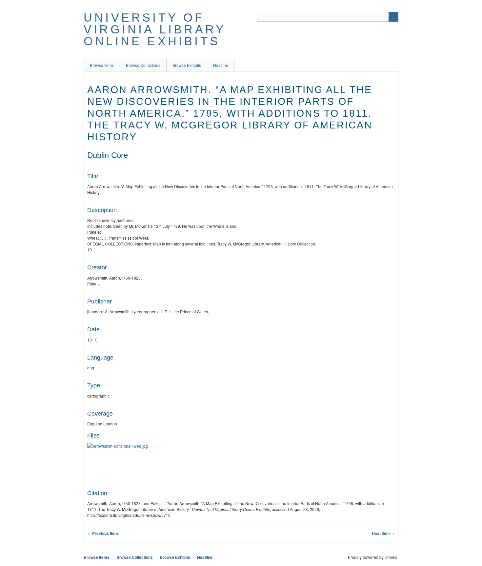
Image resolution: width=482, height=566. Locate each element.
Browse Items (102, 65)
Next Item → (383, 533)
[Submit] (393, 17)
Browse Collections (143, 65)
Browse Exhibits (186, 65)
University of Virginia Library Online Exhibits (155, 29)
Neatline (220, 65)
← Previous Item (102, 533)
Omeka (391, 557)
